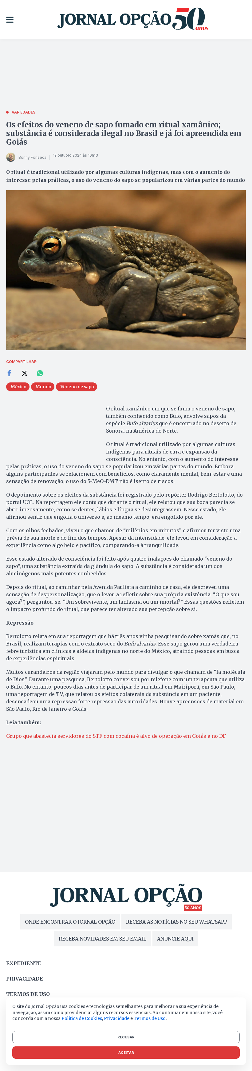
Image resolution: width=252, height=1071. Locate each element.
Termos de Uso (150, 1018)
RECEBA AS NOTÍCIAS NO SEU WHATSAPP (176, 922)
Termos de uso (28, 994)
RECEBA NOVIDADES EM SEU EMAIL (102, 939)
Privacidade (24, 979)
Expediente (23, 963)
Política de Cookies (81, 1018)
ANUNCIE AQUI (175, 939)
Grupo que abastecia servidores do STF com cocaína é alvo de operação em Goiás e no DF (116, 736)
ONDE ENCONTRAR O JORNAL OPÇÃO (70, 922)
